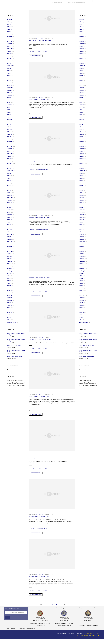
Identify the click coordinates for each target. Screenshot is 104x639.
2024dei (9, 31)
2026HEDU (9, 244)
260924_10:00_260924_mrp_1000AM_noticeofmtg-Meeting (16, 334)
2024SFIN (9, 92)
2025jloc (9, 178)
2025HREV (9, 161)
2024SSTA (9, 105)
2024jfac (9, 70)
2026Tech (9, 315)
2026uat (9, 317)
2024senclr (9, 90)
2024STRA (9, 107)
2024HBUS (9, 36)
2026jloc (9, 276)
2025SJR (9, 207)
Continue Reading (35, 55)
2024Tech (9, 109)
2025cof (9, 127)
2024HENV (9, 44)
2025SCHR (9, 195)
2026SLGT (9, 305)
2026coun (9, 229)
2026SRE (9, 307)
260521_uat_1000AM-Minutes (14, 345)
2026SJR (9, 302)
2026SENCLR (10, 295)
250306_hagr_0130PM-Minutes (40, 161)
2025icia (9, 173)
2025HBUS (9, 141)
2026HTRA (9, 266)
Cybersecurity (94, 635)
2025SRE (9, 212)
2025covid (9, 131)
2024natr (9, 80)
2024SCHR (9, 85)
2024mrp (9, 78)
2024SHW (9, 95)
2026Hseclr (10, 261)
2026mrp (9, 280)
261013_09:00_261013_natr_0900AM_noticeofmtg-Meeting (16, 340)
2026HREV (9, 258)
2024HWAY (10, 66)
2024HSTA (9, 61)
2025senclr (9, 200)
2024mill (9, 75)
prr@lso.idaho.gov (40, 625)
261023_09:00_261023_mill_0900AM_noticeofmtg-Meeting (16, 351)
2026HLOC (9, 254)
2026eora (9, 232)
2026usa (9, 319)
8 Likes (32, 169)
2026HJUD (9, 251)
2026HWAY (10, 268)
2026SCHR (9, 290)
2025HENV (9, 149)
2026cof (9, 227)
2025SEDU (9, 197)
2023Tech (9, 19)
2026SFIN (9, 297)
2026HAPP (9, 236)
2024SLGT (9, 100)
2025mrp (9, 185)
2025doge (9, 134)
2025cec (9, 124)
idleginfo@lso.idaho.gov (64, 625)
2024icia (9, 68)
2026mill (9, 278)
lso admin (39, 38)
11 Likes (32, 348)
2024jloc (9, 73)
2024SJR (9, 97)
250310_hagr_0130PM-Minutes (40, 41)
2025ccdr (9, 122)
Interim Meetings (11, 322)
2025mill (9, 183)
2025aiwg (9, 119)
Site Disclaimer (74, 635)
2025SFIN (9, 202)
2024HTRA (9, 63)
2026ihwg (9, 271)
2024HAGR (9, 34)
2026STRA (9, 312)
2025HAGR (9, 136)
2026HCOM (10, 241)
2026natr (9, 283)
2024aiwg (9, 22)
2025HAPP (9, 139)
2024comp (9, 26)
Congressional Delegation (76, 2)
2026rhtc (9, 285)
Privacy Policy (85, 635)
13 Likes (32, 590)
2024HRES (9, 53)
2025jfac (9, 175)
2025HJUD (9, 153)
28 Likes (32, 51)
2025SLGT (9, 210)
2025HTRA (9, 168)
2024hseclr (9, 58)
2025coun (9, 129)
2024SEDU (9, 87)
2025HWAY (10, 171)
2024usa (9, 114)
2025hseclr (9, 163)
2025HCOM (10, 144)
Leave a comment (43, 51)
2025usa (9, 224)
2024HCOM (10, 39)
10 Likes (32, 291)
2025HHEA (9, 151)
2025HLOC (9, 156)
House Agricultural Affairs (40, 99)
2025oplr (9, 190)
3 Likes (32, 528)
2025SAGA (9, 192)
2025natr (9, 188)
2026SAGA (9, 288)
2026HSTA (9, 263)
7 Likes (32, 113)
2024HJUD (9, 48)
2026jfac (9, 273)
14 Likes (32, 410)
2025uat (9, 222)
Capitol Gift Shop (57, 2)
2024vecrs (9, 117)
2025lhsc (9, 180)
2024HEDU (9, 41)
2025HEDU (9, 146)
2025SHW (9, 205)
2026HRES (9, 256)
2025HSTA (9, 166)
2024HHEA (9, 46)
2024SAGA (9, 83)
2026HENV (9, 246)
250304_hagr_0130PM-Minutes (40, 339)
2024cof (9, 24)
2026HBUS (9, 239)
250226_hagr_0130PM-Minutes (40, 458)
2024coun (9, 29)
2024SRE (9, 102)
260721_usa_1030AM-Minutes (14, 356)
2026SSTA (9, 310)
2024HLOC (9, 51)
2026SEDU (9, 293)
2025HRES (9, 158)
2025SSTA (9, 214)
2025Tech (9, 219)
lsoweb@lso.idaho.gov (93, 625)
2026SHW (9, 300)
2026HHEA (9, 249)
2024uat (9, 112)
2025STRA (9, 217)
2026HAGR (9, 234)
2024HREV (9, 56)
